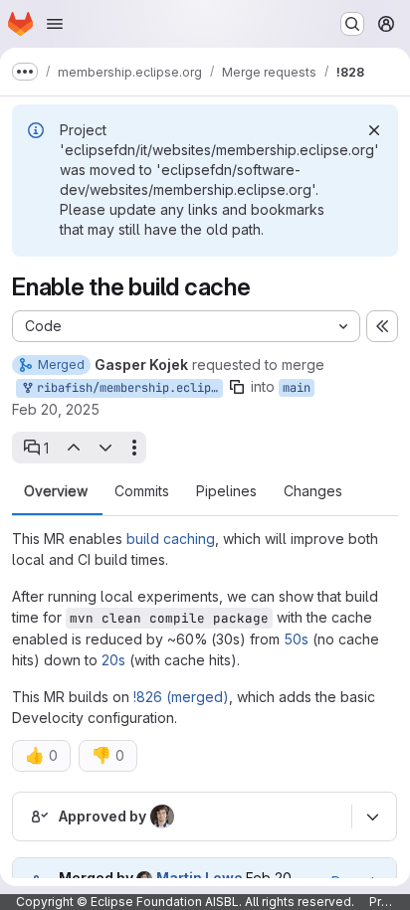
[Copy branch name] (237, 387)
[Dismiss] (374, 130)
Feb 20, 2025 (56, 409)
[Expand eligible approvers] (372, 816)
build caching (170, 538)
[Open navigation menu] (55, 24)
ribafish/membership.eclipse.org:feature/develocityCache (126, 388)
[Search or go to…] (352, 24)
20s (113, 659)
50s (296, 639)
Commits (141, 491)
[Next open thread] (105, 447)
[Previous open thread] (73, 447)
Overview (56, 491)
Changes (313, 491)
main (296, 388)
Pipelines (226, 491)
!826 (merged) (181, 696)
